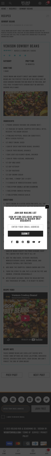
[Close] (47, 207)
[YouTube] (33, 242)
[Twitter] (39, 242)
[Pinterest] (23, 242)
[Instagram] (17, 242)
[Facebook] (12, 242)
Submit (25, 233)
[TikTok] (28, 242)
